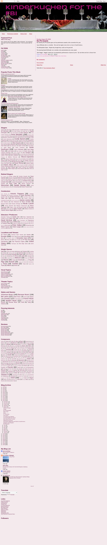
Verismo (3, 303)
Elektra (32, 253)
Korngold (9, 357)
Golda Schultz (29, 144)
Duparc (24, 349)
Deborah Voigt (11, 178)
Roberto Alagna (30, 163)
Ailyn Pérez (9, 129)
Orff (14, 364)
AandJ (2, 129)
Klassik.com (4, 504)
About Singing (4, 273)
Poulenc (25, 365)
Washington (13, 243)
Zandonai (8, 380)
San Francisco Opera (18, 241)
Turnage (2, 377)
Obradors (3, 364)
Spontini (10, 372)
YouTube (3, 320)
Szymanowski (31, 374)
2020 (4, 392)
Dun (20, 349)
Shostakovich (18, 371)
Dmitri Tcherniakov (21, 220)
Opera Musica (4, 508)
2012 (4, 435)
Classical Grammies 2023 (7, 120)
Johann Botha (18, 180)
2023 (4, 388)
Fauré (2, 351)
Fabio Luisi (4, 198)
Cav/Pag (32, 251)
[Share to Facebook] (55, 54)
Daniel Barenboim (26, 195)
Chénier (4, 253)
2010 (4, 438)
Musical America (5, 506)
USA (2, 65)
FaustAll (14, 254)
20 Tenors (3, 88)
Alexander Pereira (5, 217)
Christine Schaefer (23, 176)
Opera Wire (5, 465)
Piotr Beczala (6, 161)
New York (9, 239)
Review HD (3, 330)
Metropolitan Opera (21, 238)
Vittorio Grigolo (11, 168)
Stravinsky (15, 374)
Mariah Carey (4, 93)
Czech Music (18, 298)
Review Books (4, 328)
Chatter (4, 409)
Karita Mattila (11, 151)
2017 (4, 396)
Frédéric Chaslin (28, 198)
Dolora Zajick (23, 141)
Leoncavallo (29, 357)
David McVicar (6, 220)
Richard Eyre (29, 225)
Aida (2, 251)
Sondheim (3, 372)
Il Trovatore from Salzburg (8, 416)
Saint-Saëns (22, 370)
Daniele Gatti (4, 196)
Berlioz (9, 344)
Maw (28, 360)
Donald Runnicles (15, 196)
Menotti (12, 361)
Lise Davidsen (26, 152)
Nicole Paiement (9, 205)
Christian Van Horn (12, 140)
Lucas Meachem (28, 153)
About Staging (4, 283)
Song (29, 302)
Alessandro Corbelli (18, 129)
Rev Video (3, 327)
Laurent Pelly (6, 223)
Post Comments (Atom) (49, 68)
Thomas (25, 376)
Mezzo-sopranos (27, 157)
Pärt (24, 367)
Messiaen (18, 361)
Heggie (56, 55)
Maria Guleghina (14, 155)
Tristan (24, 263)
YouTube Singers (5, 67)
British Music (17, 296)
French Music (28, 298)
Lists (2, 59)
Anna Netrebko (16, 134)
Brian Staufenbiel (27, 217)
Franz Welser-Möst (16, 198)
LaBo (22, 256)
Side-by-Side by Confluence (8, 452)
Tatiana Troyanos (26, 186)
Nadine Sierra (26, 159)
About (30, 33)
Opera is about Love (5, 286)
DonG (27, 253)
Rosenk (11, 262)
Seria (22, 302)
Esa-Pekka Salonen (27, 196)
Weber (10, 379)
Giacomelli (3, 352)
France (13, 236)
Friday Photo (11, 456)
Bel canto (4, 296)
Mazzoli (32, 360)
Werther (16, 265)
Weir (23, 379)
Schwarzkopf (16, 186)
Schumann (10, 371)
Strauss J (29, 372)
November (6, 403)
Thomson (30, 376)
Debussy (30, 348)
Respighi (20, 368)
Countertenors (30, 140)
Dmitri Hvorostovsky (23, 178)
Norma (32, 258)
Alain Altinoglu (4, 193)
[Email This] (50, 54)
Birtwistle (25, 344)
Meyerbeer (24, 361)
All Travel (4, 234)
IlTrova (16, 256)
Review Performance (6, 332)
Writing (2, 319)
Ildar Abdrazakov (13, 145)
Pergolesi (4, 365)
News (59, 55)
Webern (14, 379)
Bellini (21, 343)
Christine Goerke (21, 140)
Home (3, 33)
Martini (8, 360)
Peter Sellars (17, 225)
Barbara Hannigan (29, 136)
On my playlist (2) (6, 472)
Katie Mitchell (31, 221)
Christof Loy (4, 218)
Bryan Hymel (24, 137)
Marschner (3, 360)
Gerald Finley (21, 144)
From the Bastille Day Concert (9, 417)
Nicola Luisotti (28, 203)
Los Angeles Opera (10, 238)
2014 (4, 400)
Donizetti (8, 349)
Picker (9, 365)
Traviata (15, 264)
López (17, 358)
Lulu (8, 258)
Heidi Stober (4, 145)
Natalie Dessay (20, 185)
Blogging (3, 85)
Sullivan (20, 374)
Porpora (19, 365)
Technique (3, 277)
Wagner (31, 378)
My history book (4, 507)
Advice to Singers (5, 275)
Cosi (15, 253)
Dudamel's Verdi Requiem (8, 422)
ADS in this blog (5, 39)
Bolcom (13, 345)
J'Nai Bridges (31, 145)
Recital (3, 302)
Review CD (3, 329)
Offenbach (9, 364)
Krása (14, 357)
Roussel (9, 370)
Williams (27, 379)
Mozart (18, 363)
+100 (41, 55)
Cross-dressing (4, 285)
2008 (4, 440)
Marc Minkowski (15, 201)
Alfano (16, 341)
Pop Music (28, 300)
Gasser (19, 350)
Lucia (2, 258)
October (5, 404)
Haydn (21, 354)
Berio (4, 344)
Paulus (26, 364)
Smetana (30, 371)
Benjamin (28, 342)
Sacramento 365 (5, 513)
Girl (7, 256)
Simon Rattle (9, 208)
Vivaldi (25, 378)
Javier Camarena (19, 147)
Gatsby (9, 78)
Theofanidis (19, 376)
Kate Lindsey (19, 151)
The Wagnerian (6, 475)
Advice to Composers (6, 274)
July (5, 425)
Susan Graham (11, 167)
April (5, 428)
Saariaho (15, 370)
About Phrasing (4, 271)
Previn (30, 365)
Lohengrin (29, 256)
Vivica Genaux (20, 168)
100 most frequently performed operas (9, 103)
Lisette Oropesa (4, 154)
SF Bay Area (26, 239)
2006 (4, 443)
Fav (2, 312)
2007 (4, 441)
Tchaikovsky (5, 376)
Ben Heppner (4, 176)
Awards (3, 52)
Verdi (13, 378)
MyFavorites (4, 314)
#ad (2, 51)
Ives (21, 356)
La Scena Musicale (5, 505)
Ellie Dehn (30, 141)
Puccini (10, 367)
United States (63, 55)
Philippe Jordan (13, 207)
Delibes (2, 349)
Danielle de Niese (6, 141)
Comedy (3, 53)
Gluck (24, 352)
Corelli (8, 348)
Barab (31, 341)
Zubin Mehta (18, 210)
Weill (18, 379)
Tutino (7, 377)
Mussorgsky (29, 363)
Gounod (11, 353)
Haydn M (27, 354)
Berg (32, 343)
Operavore (3, 511)
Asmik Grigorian (9, 136)
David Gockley (29, 218)
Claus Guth (12, 218)
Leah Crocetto (17, 152)
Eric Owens (26, 143)
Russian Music (13, 302)
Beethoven (14, 343)
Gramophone (4, 503)
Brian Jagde (17, 137)
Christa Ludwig (12, 176)
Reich (15, 368)
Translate (12, 494)
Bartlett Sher (16, 217)
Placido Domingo (16, 161)
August (5, 406)
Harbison (16, 354)
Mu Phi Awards (6, 423)
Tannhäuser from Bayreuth (14, 106)
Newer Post (39, 65)
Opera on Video (4, 509)
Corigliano (13, 348)
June (5, 426)
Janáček (26, 356)
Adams (7, 341)
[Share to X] (53, 54)
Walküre (9, 265)
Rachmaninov (30, 367)
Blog (2, 311)
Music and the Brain (5, 276)
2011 (4, 436)
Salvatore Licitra (8, 186)
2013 (4, 434)
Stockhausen (22, 372)
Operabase (3, 510)
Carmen (24, 251)
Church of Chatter (7, 407)
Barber (2, 343)
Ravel (10, 368)
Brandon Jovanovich (8, 137)
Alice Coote (28, 129)
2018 (4, 395)
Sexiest (2, 316)
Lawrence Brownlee (6, 152)
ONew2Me (3, 61)
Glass (15, 352)
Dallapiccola (24, 348)
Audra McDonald (45, 55)
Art (1, 310)
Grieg (17, 353)
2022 (4, 389)
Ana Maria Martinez (16, 131)
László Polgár (25, 182)
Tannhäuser (31, 261)
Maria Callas (13, 183)
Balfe (27, 341)
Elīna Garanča (17, 143)
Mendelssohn (6, 361)
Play (23, 300)
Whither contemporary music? (8, 74)
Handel (9, 354)
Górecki (27, 353)
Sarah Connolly (28, 164)
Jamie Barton (7, 147)
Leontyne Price (27, 180)
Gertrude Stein (4, 313)
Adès (12, 341)
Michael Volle (18, 159)
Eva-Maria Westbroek (10, 144)
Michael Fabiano (9, 159)
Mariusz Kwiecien (26, 183)
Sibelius (24, 371)
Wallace (5, 379)
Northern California (5, 60)
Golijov (29, 352)
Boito (8, 345)
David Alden (21, 218)
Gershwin (25, 351)
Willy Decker (8, 228)
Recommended (4, 326)
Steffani (15, 372)
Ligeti (8, 358)
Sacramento (4, 241)
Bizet (29, 344)
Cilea (4, 348)
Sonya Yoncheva (16, 166)
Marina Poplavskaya (25, 155)
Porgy (30, 260)
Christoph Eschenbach (13, 195)
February (6, 431)
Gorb (2, 353)
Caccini (2, 347)
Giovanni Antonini (14, 200)
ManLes (18, 258)
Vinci (21, 377)
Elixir (4, 254)
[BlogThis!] (52, 54)
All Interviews (5, 131)
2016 (4, 397)
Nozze (6, 260)
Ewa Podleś (23, 179)
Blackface (3, 284)
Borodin (18, 345)
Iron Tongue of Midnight (8, 455)
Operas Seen (23, 33)
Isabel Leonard (21, 145)
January (5, 432)
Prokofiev (3, 367)
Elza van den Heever (5, 143)
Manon (26, 257)
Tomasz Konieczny (22, 167)
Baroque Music (23, 294)
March (5, 430)
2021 (4, 391)
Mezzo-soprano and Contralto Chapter (16, 113)
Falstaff (8, 254)
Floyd (11, 350)
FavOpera (3, 57)
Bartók (8, 342)
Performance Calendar (12, 33)
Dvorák (30, 349)
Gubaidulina (22, 353)
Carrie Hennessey (7, 139)
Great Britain (26, 236)
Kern (4, 357)
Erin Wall (17, 179)
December (6, 401)
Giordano (9, 352)
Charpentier (26, 347)
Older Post (103, 65)
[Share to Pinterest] (56, 54)
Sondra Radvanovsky (6, 166)
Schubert (3, 371)
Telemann (13, 376)
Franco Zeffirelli (13, 222)
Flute (4, 256)
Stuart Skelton (25, 166)
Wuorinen (3, 380)
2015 (4, 399)
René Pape (9, 163)
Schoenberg (29, 370)
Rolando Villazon (8, 164)
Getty (31, 350)
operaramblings (6, 451)
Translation (3, 317)
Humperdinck (15, 356)
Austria (29, 234)
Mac (12, 257)
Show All (32, 486)
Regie (2, 64)
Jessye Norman (9, 180)
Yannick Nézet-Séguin (7, 210)
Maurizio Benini (5, 203)
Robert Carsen (5, 227)
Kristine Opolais (27, 151)
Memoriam (5, 185)
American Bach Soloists (17, 234)
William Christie (28, 208)
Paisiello (21, 364)
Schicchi (25, 261)
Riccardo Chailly (22, 207)
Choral (25, 296)
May (5, 427)
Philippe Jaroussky (29, 160)
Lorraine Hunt (5, 182)
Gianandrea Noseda (5, 200)
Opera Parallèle (17, 239)
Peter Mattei (20, 160)
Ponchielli (14, 365)
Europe (2, 54)
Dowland (15, 349)
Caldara (11, 347)
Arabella (8, 251)
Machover (23, 358)
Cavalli (20, 347)
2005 (4, 444)
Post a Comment (40, 62)
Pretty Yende (26, 161)
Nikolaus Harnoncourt (21, 205)
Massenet (21, 360)
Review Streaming (5, 334)
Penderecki (31, 364)
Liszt (13, 358)
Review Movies (4, 331)
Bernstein (16, 344)
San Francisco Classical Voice (8, 514)
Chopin (32, 347)
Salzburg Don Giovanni (8, 420)
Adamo (2, 341)
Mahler (29, 358)
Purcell (19, 367)
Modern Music (11, 301)
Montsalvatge (6, 363)
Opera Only (3, 62)
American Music (7, 294)
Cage (7, 347)
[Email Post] (48, 54)
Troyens (30, 263)
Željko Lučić (3, 169)
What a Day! (5, 411)
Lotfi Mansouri (26, 223)
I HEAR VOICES (6, 471)
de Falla (13, 380)
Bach (21, 341)
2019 (4, 393)
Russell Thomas (20, 164)
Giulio (11, 256)
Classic (32, 296)
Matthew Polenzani (12, 157)
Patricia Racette (11, 160)
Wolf (31, 379)
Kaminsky (32, 356)
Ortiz (18, 364)
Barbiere (19, 251)
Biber (21, 344)
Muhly (24, 363)
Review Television (5, 335)
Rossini (3, 370)
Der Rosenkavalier (7, 410)
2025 (4, 387)
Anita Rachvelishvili (14, 132)
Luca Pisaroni (14, 154)
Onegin (14, 260)
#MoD (2, 50)
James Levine (25, 200)
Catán (16, 347)
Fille (26, 254)
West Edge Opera (23, 243)
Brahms (23, 345)
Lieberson (3, 358)
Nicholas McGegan (16, 203)
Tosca (5, 264)
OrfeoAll (19, 260)
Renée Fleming (19, 163)
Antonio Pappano (17, 194)
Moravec (12, 363)
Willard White (29, 168)
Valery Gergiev (18, 208)
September (6, 405)
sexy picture (5, 415)
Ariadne (13, 251)
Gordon (6, 353)
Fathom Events (4, 502)
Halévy (4, 354)
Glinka (20, 352)
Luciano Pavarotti (16, 182)
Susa (25, 374)
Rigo (2, 262)
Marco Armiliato (26, 201)
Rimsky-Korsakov (28, 368)
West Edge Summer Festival (9, 419)
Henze (4, 356)
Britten (29, 345)
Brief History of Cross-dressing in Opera (17, 96)
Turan (2, 265)
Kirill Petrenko (4, 201)
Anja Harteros (24, 132)
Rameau (5, 368)
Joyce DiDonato (18, 149)
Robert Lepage (17, 227)
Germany (19, 236)
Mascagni (14, 360)
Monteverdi (31, 361)
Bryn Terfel (31, 137)
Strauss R (5, 374)
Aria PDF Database (5, 501)
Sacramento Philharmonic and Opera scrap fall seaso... (14, 421)
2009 (4, 439)
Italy (2, 238)
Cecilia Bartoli (19, 139)
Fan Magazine (52, 55)
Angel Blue (25, 131)
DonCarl (21, 253)
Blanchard (3, 345)
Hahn (32, 353)
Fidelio (20, 254)
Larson (19, 357)
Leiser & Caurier (17, 223)
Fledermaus (31, 254)
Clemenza (10, 253)
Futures (3, 58)
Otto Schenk (8, 225)
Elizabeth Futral (10, 179)
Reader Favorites (5, 63)
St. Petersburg (6, 414)
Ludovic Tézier (4, 155)
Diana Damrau (15, 141)
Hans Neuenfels (23, 221)
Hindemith (9, 356)
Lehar (23, 357)
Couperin (18, 348)
